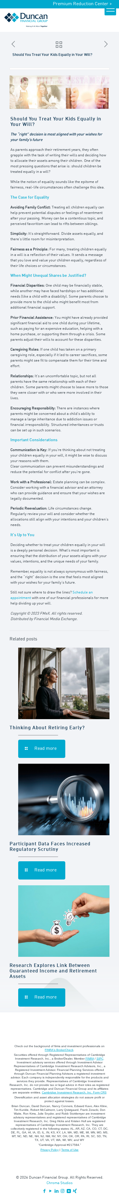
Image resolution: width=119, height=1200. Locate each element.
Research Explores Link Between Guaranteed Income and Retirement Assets (53, 971)
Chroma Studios (59, 1183)
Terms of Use (70, 1149)
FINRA (89, 1058)
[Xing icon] (74, 1191)
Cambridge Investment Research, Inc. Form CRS (74, 1092)
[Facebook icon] (44, 1191)
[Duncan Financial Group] (26, 20)
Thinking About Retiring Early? (47, 728)
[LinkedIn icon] (56, 1191)
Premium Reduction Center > (82, 4)
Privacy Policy (49, 1149)
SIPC (99, 1058)
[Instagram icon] (62, 1191)
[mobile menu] (110, 9)
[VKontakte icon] (68, 1191)
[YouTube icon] (50, 1191)
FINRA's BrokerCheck (59, 1049)
